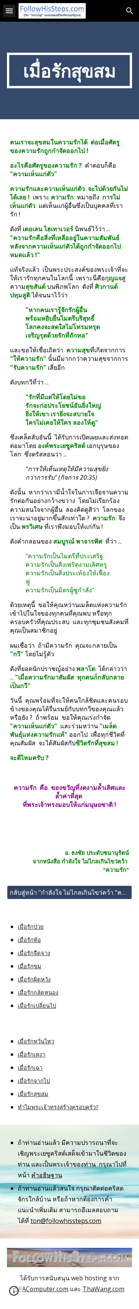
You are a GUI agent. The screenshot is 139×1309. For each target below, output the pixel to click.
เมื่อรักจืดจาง (34, 953)
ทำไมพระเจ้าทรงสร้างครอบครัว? (58, 1107)
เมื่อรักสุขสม (33, 1094)
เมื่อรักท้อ (29, 940)
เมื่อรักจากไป (34, 1080)
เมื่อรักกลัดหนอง (38, 992)
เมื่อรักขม (29, 966)
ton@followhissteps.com (66, 1220)
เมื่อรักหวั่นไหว (36, 1041)
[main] (69, 70)
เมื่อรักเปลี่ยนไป (37, 1005)
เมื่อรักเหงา (31, 1054)
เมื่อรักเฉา (30, 1067)
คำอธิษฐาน (46, 1175)
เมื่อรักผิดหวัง (34, 979)
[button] (9, 10)
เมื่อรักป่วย (31, 926)
